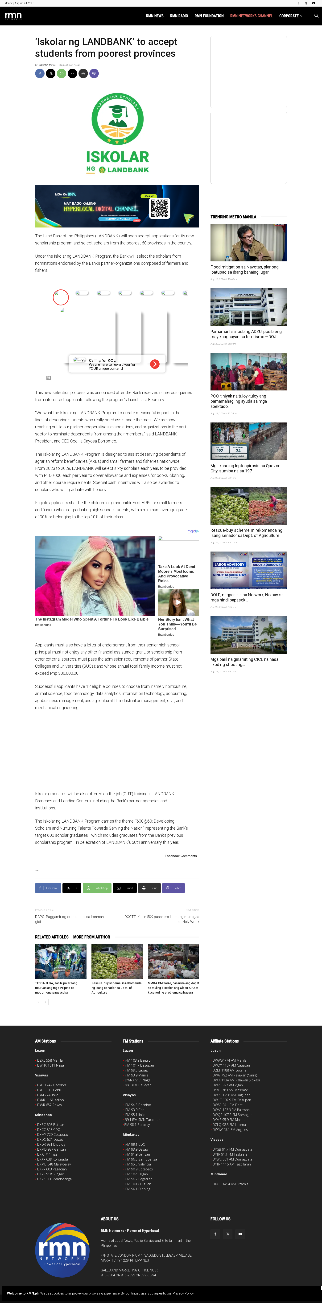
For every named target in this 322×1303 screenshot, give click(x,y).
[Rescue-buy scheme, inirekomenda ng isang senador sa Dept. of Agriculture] (117, 961)
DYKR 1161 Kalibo (50, 1100)
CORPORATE (289, 16)
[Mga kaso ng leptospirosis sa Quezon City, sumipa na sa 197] (249, 441)
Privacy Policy (183, 1293)
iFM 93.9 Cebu (135, 1110)
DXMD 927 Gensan (51, 1149)
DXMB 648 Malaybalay (54, 1164)
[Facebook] (298, 3)
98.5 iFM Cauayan (138, 1085)
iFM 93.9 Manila (136, 1075)
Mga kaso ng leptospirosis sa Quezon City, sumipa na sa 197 (246, 468)
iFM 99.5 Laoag (136, 1070)
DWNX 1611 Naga (50, 1065)
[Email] (72, 73)
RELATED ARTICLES (52, 936)
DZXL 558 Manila (50, 1060)
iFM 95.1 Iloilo (135, 1114)
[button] (316, 16)
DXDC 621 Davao (50, 1139)
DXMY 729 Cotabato (52, 1134)
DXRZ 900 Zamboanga (54, 1179)
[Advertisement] (117, 750)
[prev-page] (38, 1002)
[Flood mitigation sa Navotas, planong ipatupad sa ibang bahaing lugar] (249, 242)
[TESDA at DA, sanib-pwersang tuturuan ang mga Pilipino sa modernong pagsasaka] (61, 961)
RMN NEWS (155, 16)
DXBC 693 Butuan (50, 1124)
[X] (306, 3)
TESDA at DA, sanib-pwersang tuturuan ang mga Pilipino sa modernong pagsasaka (56, 987)
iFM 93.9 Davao (136, 1149)
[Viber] (94, 73)
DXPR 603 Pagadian (52, 1169)
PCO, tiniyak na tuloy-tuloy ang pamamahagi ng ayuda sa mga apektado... (239, 401)
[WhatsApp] (61, 73)
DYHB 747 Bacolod (51, 1085)
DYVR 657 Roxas (49, 1105)
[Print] (83, 73)
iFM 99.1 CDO (135, 1144)
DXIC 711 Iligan (48, 1154)
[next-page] (46, 1002)
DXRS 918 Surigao (50, 1174)
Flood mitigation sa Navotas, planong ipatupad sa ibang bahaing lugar (245, 269)
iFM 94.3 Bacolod (138, 1105)
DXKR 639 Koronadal (53, 1159)
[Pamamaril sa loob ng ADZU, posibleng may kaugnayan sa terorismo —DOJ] (249, 307)
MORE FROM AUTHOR (91, 936)
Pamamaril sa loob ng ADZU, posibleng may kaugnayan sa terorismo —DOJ (246, 334)
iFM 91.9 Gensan (137, 1154)
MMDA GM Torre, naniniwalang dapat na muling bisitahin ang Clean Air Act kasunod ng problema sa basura (173, 987)
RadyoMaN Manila (46, 65)
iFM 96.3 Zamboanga (141, 1159)
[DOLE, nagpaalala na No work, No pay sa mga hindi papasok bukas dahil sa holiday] (249, 570)
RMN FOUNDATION (209, 16)
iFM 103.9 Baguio (138, 1060)
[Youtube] (313, 3)
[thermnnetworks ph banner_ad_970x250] (117, 206)
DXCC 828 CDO (48, 1129)
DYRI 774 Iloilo (47, 1095)
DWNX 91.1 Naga (137, 1080)
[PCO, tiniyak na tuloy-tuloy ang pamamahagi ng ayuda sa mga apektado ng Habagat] (249, 371)
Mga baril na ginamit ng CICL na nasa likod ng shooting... (244, 662)
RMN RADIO (179, 16)
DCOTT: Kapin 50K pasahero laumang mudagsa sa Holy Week (161, 919)
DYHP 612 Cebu (49, 1090)
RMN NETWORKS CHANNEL (251, 16)
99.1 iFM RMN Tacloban (142, 1119)
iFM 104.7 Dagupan (139, 1065)
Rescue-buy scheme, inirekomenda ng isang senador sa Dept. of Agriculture (116, 987)
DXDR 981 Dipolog (51, 1144)
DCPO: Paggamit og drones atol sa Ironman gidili (69, 919)
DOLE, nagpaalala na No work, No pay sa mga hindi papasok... (247, 597)
